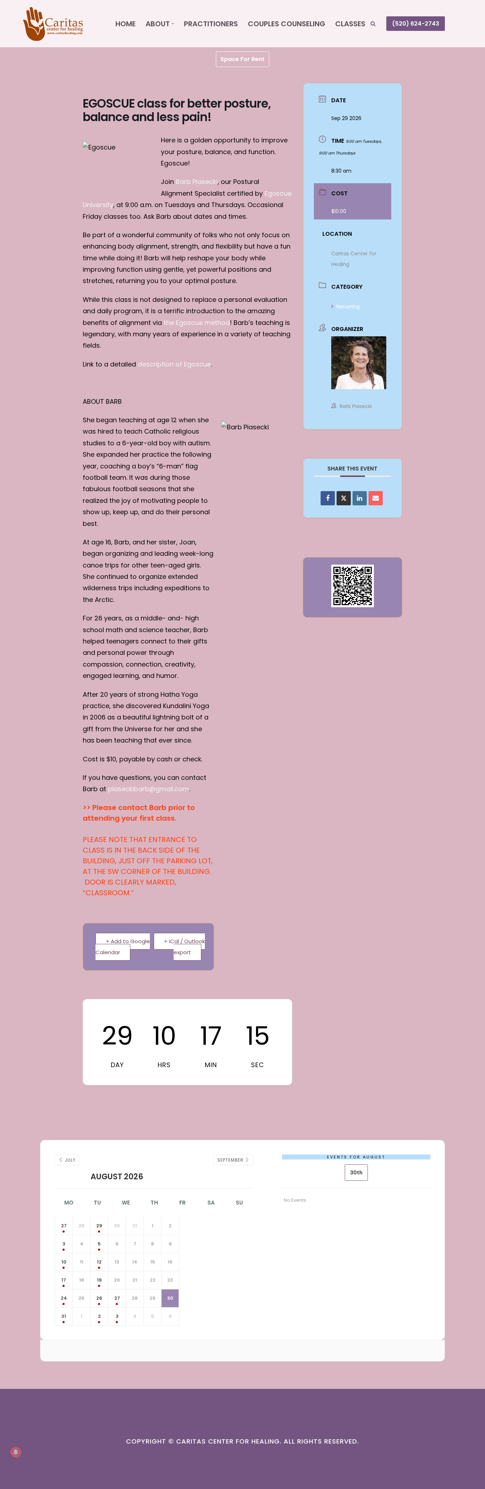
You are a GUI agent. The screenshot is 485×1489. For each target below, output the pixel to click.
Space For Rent (242, 59)
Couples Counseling (286, 24)
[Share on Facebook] (328, 498)
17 (63, 1280)
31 (63, 1316)
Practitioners (211, 24)
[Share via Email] (376, 498)
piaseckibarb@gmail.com (148, 788)
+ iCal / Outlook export (184, 947)
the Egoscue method (197, 322)
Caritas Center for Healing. (229, 1441)
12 (99, 1262)
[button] (172, 23)
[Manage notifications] (15, 1452)
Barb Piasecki (197, 181)
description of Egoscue (174, 364)
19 (99, 1280)
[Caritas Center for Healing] (63, 23)
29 (99, 1225)
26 (99, 1298)
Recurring (348, 306)
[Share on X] (344, 498)
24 (64, 1298)
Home (125, 24)
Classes (350, 24)
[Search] (373, 23)
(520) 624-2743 (415, 24)
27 (64, 1225)
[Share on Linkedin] (360, 498)
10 (63, 1262)
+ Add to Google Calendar (123, 947)
